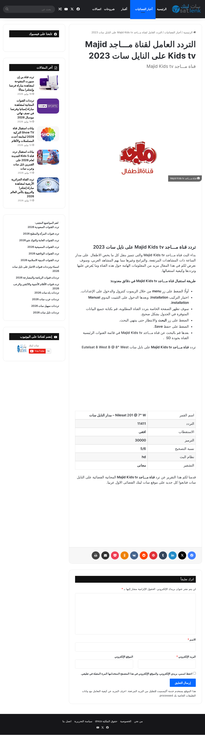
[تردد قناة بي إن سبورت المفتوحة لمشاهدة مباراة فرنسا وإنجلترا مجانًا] (48, 82)
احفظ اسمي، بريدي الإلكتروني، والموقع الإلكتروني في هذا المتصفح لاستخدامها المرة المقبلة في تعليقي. (136, 673)
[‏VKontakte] (134, 555)
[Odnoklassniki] (125, 555)
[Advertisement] (135, 101)
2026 (55, 270)
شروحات (109, 9)
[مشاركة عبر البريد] (105, 555)
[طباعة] (96, 555)
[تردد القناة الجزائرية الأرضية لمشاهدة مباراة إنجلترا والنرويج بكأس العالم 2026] (48, 184)
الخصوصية (125, 721)
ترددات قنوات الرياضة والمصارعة (40, 277)
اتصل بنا (66, 721)
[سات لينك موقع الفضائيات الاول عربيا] (187, 9)
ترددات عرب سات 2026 (45, 299)
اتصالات (96, 9)
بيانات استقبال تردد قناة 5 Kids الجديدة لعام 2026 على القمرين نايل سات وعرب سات (23, 160)
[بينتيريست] (153, 555)
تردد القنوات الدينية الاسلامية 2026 (40, 260)
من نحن (138, 721)
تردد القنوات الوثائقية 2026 (44, 253)
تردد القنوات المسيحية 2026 (43, 246)
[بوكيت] (115, 555)
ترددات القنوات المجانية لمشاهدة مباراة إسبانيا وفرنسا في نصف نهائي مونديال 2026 (22, 109)
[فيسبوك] (192, 555)
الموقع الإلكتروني (124, 656)
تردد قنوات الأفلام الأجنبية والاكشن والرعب (36, 284)
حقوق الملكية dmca (106, 721)
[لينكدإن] (173, 555)
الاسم (192, 639)
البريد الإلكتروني (186, 656)
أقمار (124, 9)
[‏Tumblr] (163, 555)
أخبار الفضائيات (144, 9)
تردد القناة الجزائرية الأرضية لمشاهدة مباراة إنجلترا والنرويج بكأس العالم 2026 (22, 188)
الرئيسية (162, 9)
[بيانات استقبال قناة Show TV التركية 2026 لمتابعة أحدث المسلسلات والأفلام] (48, 133)
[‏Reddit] (144, 555)
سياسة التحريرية (83, 721)
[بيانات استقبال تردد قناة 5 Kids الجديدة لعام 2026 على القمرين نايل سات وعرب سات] (48, 157)
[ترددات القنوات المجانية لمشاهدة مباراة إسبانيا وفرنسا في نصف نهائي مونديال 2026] (48, 106)
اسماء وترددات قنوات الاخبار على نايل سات (35, 266)
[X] (182, 555)
